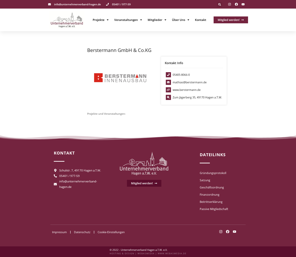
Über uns (178, 20)
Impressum (59, 232)
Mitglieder (155, 20)
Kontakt (200, 20)
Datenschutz (82, 232)
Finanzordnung (209, 194)
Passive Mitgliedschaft (214, 209)
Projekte (98, 20)
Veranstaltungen (126, 20)
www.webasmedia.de (172, 253)
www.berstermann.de (187, 90)
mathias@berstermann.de (190, 82)
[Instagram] (229, 4)
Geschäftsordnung (212, 187)
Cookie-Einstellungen (111, 232)
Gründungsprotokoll (213, 173)
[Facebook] (236, 4)
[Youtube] (243, 4)
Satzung (205, 180)
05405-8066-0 (181, 75)
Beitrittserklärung (211, 202)
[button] (219, 4)
